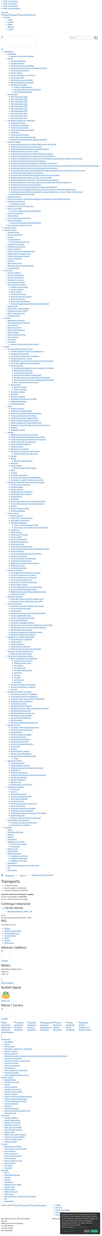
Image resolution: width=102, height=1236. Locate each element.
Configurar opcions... (69, 1231)
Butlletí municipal (10, 1192)
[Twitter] (5, 15)
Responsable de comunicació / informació (20, 1196)
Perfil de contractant (12, 1065)
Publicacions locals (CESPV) (14, 1137)
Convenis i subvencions (13, 1058)
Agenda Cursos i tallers (13, 1184)
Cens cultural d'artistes (13, 1127)
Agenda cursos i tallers (13, 931)
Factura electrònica (11, 1108)
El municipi (5, 1115)
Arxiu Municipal (10, 1113)
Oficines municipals (11, 1082)
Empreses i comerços (12, 1125)
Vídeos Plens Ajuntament (6, 1028)
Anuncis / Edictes (10, 1051)
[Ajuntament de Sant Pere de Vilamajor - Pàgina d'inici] (19, 41)
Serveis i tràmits (7, 1077)
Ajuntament (10, 875)
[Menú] (2, 49)
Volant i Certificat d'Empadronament (18, 1096)
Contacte (4, 12)
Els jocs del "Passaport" (13, 1156)
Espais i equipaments (12, 1120)
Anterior (4, 983)
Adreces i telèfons (11, 1118)
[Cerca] (95, 37)
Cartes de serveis (10, 1087)
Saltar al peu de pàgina (11, 8)
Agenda (7, 928)
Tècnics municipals (11, 1063)
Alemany (11, 27)
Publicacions (9, 943)
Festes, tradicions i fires (13, 1161)
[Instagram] (31, 15)
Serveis (7, 1084)
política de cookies (80, 1227)
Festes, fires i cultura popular (15, 1134)
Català (10, 20)
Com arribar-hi (9, 1151)
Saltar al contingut (10, 3)
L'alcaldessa (8, 1042)
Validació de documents (13, 1092)
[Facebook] (13, 15)
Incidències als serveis (12, 1089)
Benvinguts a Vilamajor (13, 1146)
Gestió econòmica (11, 1054)
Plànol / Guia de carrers (13, 1139)
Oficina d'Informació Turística (15, 1149)
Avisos (6, 938)
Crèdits (58, 1205)
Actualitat (4, 1170)
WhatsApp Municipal (12, 1175)
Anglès (10, 24)
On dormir (8, 1168)
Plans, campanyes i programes (15, 1070)
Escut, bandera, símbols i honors (16, 1075)
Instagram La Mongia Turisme (85, 1028)
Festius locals (9, 1132)
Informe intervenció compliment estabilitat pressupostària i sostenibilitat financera (35, 1056)
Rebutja (87, 1231)
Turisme (4, 1144)
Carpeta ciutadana (11, 1104)
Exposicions (8, 1182)
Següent (10, 983)
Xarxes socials (9, 1187)
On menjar (8, 1165)
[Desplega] (16, 876)
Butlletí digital (9, 1189)
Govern (23, 875)
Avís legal (58, 1212)
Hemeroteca (9, 1201)
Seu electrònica (10, 1080)
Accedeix (4, 961)
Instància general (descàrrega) (15, 1099)
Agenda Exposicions (11, 933)
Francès (10, 29)
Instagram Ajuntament (18, 1028)
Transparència (9, 1068)
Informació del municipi (13, 1130)
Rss (5, 1199)
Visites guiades (10, 1158)
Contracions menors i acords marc (17, 1061)
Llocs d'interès (9, 1163)
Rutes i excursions (11, 1153)
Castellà (10, 22)
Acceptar (94, 1231)
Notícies (7, 940)
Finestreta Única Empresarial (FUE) (17, 1111)
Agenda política (10, 936)
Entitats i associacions (12, 1123)
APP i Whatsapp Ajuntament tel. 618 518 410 (46, 1026)
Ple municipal (9, 1046)
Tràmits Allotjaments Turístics (15, 1101)
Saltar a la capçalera (10, 1)
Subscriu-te (5, 1001)
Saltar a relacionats (10, 6)
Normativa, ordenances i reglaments (18, 1049)
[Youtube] (22, 15)
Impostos (8, 1106)
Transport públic (10, 1142)
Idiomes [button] (7, 17)
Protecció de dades (11, 1073)
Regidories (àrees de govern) (42, 875)
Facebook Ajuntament (31, 1028)
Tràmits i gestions (11, 1094)
